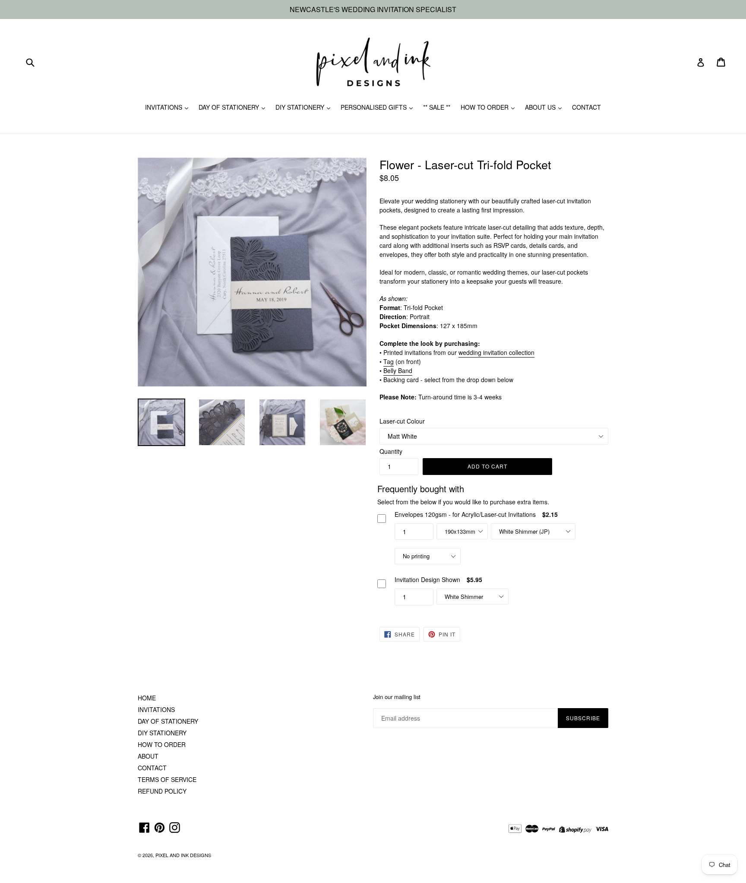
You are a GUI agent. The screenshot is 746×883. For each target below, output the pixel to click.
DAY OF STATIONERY (230, 107)
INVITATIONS (164, 107)
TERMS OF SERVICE (167, 779)
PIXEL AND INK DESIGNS (183, 854)
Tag (388, 361)
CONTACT (586, 107)
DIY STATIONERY (300, 107)
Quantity (390, 451)
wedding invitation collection (496, 352)
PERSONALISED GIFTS (374, 107)
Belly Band (397, 370)
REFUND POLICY (162, 791)
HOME (147, 697)
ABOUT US (541, 107)
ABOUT (148, 756)
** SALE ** (436, 107)
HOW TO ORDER (485, 107)
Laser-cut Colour (402, 421)
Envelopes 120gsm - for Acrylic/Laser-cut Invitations (465, 514)
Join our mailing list (396, 696)
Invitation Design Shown (427, 579)
